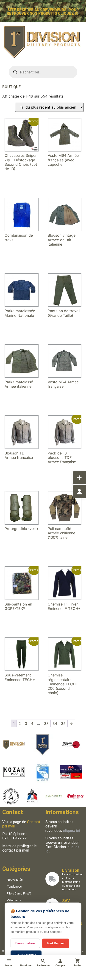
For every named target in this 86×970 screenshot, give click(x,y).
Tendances (14, 886)
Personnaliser (25, 943)
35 (63, 723)
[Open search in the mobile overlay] (43, 72)
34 (55, 723)
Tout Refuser (56, 943)
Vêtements (14, 900)
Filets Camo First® (19, 893)
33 (46, 723)
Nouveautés (15, 879)
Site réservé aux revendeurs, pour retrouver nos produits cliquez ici (43, 12)
